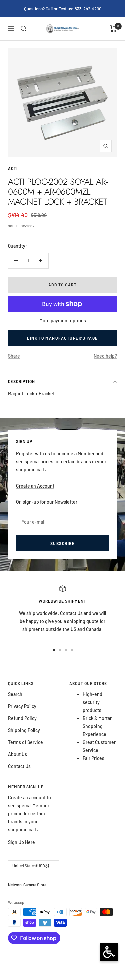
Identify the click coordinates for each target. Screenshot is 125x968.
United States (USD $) (30, 865)
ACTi (13, 168)
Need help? (105, 356)
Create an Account (35, 486)
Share (14, 356)
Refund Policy (22, 718)
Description (21, 381)
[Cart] (113, 28)
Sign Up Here (21, 842)
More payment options (62, 320)
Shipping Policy (24, 730)
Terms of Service (25, 742)
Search (15, 694)
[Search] (24, 29)
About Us (17, 754)
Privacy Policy (22, 706)
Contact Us (72, 613)
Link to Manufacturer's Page (62, 338)
